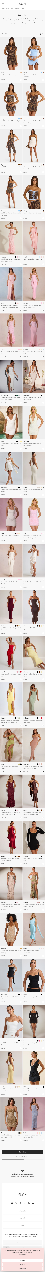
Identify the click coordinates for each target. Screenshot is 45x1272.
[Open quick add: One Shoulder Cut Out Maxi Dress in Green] (19, 764)
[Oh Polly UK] (22, 3)
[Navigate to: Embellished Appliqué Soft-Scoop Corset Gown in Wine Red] (11, 791)
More (22, 27)
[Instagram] (20, 1203)
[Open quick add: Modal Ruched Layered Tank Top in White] (19, 1041)
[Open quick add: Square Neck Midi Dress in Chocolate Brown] (38, 626)
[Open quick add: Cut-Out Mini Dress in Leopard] (21, 72)
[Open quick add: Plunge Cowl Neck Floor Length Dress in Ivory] (41, 395)
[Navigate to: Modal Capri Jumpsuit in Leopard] (11, 146)
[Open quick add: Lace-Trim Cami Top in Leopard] (43, 211)
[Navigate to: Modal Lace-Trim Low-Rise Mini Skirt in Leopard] (11, 192)
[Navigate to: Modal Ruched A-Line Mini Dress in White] (11, 422)
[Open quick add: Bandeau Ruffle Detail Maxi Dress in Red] (17, 672)
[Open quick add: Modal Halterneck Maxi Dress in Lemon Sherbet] (15, 1087)
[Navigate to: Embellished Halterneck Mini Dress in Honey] (11, 929)
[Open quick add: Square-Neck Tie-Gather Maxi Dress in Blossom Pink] (41, 303)
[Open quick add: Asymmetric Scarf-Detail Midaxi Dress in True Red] (15, 856)
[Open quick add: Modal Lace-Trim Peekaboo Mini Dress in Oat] (41, 165)
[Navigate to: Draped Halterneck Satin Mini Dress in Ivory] (11, 468)
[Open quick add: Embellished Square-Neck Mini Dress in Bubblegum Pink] (41, 533)
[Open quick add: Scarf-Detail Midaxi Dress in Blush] (39, 257)
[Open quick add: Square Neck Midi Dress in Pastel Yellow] (38, 672)
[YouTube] (33, 1203)
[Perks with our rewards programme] (22, 1173)
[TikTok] (24, 1203)
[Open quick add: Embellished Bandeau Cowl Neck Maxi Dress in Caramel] (38, 764)
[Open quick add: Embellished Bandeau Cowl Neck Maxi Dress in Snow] (15, 395)
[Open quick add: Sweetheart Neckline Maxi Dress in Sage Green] (38, 718)
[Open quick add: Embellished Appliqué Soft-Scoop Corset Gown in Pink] (15, 257)
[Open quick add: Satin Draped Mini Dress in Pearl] (15, 533)
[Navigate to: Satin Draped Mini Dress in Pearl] (11, 514)
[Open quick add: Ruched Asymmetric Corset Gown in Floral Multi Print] (38, 902)
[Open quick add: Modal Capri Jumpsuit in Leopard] (19, 165)
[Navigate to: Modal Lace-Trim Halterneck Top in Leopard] (11, 99)
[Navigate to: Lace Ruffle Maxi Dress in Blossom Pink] (11, 330)
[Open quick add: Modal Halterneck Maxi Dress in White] (38, 487)
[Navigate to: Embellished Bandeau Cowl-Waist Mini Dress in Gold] (11, 1114)
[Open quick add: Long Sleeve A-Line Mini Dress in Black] (41, 856)
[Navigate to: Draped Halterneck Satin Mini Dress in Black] (11, 975)
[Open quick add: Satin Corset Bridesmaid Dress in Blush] (39, 349)
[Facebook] (12, 1203)
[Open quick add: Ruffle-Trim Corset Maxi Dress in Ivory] (43, 579)
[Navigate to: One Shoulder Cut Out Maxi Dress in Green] (11, 745)
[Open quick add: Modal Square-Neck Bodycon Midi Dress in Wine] (15, 626)
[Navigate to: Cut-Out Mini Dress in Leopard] (11, 53)
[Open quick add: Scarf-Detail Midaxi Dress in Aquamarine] (39, 948)
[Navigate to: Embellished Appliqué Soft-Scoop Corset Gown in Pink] (11, 238)
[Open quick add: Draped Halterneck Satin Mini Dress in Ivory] (19, 487)
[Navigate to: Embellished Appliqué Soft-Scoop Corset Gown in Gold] (11, 883)
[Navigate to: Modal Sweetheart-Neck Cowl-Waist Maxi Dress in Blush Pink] (11, 284)
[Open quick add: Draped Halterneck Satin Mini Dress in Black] (19, 994)
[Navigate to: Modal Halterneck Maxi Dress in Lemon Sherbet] (11, 1068)
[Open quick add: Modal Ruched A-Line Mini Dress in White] (17, 441)
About (23, 1218)
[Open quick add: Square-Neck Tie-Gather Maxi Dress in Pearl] (19, 579)
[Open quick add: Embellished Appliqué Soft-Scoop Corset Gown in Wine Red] (15, 810)
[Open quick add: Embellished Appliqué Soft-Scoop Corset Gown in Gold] (15, 902)
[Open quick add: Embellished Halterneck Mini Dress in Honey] (21, 948)
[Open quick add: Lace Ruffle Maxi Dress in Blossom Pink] (19, 349)
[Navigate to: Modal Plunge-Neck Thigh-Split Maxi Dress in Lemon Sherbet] (11, 699)
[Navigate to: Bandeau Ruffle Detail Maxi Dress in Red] (11, 653)
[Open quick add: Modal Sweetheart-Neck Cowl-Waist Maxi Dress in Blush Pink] (15, 303)
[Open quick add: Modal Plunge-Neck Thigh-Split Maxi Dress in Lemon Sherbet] (15, 718)
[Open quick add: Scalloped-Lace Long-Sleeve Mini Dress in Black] (38, 1041)
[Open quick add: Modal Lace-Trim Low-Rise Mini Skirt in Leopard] (19, 211)
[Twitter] (16, 1203)
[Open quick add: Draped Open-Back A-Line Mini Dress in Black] (43, 1087)
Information (22, 1211)
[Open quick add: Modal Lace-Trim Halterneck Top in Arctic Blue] (41, 72)
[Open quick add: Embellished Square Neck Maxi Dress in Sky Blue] (38, 1133)
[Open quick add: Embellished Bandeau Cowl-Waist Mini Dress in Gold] (19, 1133)
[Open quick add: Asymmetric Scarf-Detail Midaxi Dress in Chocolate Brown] (38, 810)
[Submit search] (42, 8)
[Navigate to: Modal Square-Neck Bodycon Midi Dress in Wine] (11, 607)
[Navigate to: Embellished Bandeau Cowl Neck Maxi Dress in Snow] (11, 376)
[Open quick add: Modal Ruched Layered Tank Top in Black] (41, 994)
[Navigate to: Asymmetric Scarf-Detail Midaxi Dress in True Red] (11, 837)
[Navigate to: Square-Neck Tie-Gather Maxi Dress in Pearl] (11, 560)
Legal (22, 1225)
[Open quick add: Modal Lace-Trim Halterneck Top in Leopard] (19, 118)
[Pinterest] (29, 1203)
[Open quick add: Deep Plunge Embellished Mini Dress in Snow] (43, 441)
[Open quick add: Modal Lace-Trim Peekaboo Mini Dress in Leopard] (41, 118)
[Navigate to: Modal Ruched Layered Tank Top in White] (11, 1021)
